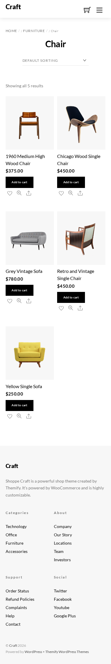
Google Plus (65, 616)
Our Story (63, 534)
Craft (13, 645)
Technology (16, 526)
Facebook (63, 599)
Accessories (17, 551)
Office (11, 534)
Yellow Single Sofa (24, 386)
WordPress (33, 651)
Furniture (34, 31)
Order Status (17, 591)
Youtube (61, 607)
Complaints (16, 607)
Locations (63, 543)
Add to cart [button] (19, 182)
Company (63, 526)
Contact (13, 624)
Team (59, 551)
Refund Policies (20, 599)
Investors (62, 559)
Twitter (60, 591)
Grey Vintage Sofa (24, 271)
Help (10, 616)
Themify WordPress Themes (67, 651)
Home (11, 31)
